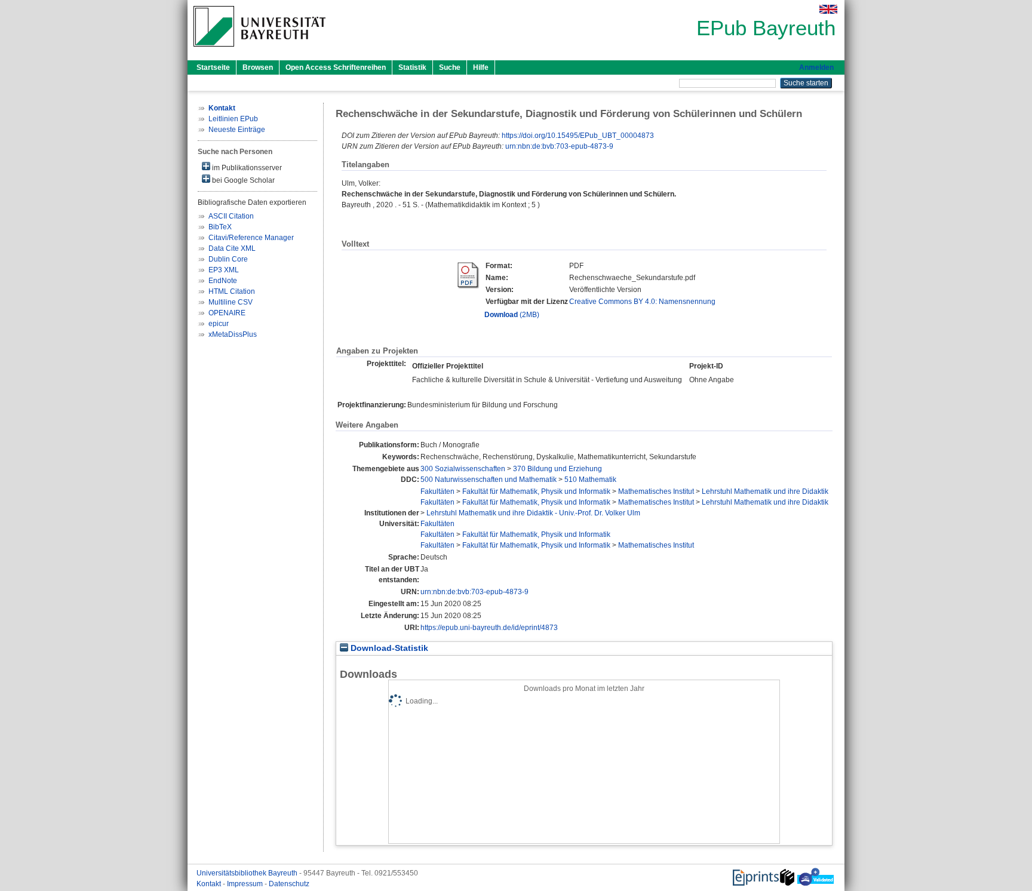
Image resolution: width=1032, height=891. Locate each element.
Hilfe (481, 67)
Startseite (213, 67)
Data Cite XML (232, 248)
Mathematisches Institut (656, 491)
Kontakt (209, 884)
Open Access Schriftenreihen (335, 67)
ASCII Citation (231, 216)
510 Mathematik (590, 479)
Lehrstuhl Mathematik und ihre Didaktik (765, 491)
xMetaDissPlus (232, 334)
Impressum (246, 884)
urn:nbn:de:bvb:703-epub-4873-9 (559, 146)
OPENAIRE (226, 313)
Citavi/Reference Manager (251, 237)
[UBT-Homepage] (259, 50)
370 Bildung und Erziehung (557, 469)
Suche (449, 67)
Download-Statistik (388, 648)
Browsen (257, 67)
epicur (218, 323)
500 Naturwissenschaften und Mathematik (488, 479)
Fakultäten (437, 491)
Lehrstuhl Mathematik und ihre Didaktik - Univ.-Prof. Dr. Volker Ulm (533, 513)
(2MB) (511, 315)
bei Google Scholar (242, 180)
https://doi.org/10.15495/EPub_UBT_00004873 (578, 135)
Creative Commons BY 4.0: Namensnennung (642, 301)
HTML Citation (231, 291)
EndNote (222, 280)
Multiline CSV (230, 302)
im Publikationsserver (246, 168)
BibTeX (220, 227)
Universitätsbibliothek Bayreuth (247, 873)
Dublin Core (228, 259)
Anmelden (816, 67)
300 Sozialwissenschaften (462, 469)
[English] (828, 9)
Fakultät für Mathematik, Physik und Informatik (536, 491)
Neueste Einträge (236, 129)
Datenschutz (289, 884)
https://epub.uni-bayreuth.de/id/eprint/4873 (489, 627)
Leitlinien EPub (233, 119)
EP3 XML (223, 270)
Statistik (412, 67)
